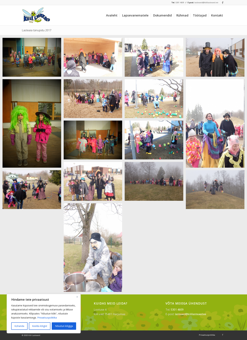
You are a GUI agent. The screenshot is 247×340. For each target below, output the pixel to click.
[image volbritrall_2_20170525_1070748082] (155, 58)
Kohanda (19, 326)
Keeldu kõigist (39, 326)
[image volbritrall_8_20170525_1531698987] (33, 191)
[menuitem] (112, 15)
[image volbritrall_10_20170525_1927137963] (94, 248)
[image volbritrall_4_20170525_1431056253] (155, 100)
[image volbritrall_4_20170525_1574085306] (216, 124)
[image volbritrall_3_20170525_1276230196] (33, 124)
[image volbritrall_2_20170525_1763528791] (216, 58)
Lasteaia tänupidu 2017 (36, 30)
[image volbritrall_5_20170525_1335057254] (155, 141)
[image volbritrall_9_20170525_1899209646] (216, 191)
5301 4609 (179, 2)
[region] (44, 313)
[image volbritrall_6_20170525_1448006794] (94, 182)
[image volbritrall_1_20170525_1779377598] (94, 58)
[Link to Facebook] (222, 2)
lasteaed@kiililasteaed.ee (206, 2)
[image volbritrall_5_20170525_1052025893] (94, 141)
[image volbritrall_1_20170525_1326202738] (33, 58)
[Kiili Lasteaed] (36, 15)
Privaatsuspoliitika (47, 317)
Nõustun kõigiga (64, 326)
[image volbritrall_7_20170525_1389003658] (155, 182)
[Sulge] (77, 297)
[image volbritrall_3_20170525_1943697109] (94, 100)
